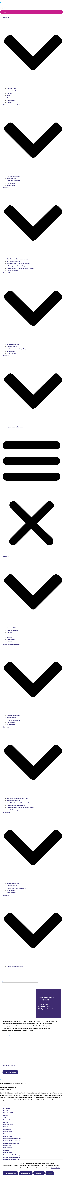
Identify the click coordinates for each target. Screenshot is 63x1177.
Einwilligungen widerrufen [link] (11, 1143)
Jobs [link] (8, 95)
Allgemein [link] (43, 1009)
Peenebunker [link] (11, 183)
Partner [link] (9, 102)
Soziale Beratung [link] (12, 270)
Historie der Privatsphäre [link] (11, 1141)
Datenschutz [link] (7, 1131)
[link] (31, 2)
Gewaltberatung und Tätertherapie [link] (18, 263)
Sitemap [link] (6, 1134)
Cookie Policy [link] (55, 1168)
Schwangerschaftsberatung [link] (16, 266)
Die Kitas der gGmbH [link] (13, 176)
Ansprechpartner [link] (12, 91)
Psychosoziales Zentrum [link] (15, 427)
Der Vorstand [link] (11, 100)
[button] (31, 491)
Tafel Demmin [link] (11, 351)
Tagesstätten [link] (11, 353)
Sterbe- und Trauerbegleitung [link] (16, 349)
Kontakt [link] (6, 1115)
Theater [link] (54, 1009)
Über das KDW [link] (11, 88)
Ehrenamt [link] (10, 98)
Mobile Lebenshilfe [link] (13, 344)
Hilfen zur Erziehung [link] (13, 180)
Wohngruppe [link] (11, 185)
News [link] (49, 1009)
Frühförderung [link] (11, 178)
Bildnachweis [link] (7, 1136)
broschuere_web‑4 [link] (8, 1065)
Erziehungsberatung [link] (13, 261)
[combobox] (31, 8)
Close (50, 1173)
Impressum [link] (7, 1129)
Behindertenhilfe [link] (12, 346)
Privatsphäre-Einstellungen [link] (12, 1138)
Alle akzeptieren (10, 1173)
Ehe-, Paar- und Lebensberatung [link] (17, 259)
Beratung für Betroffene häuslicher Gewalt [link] (20, 268)
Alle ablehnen (25, 1173)
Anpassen (39, 1173)
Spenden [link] (9, 93)
